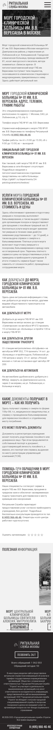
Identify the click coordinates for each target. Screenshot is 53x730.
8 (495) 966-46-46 (21, 134)
